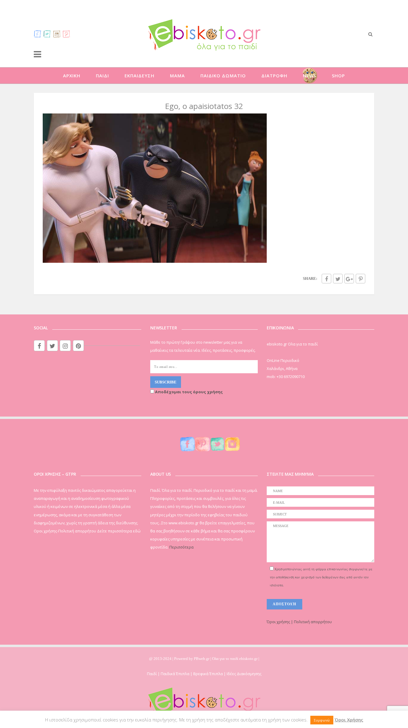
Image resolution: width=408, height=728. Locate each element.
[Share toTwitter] (338, 278)
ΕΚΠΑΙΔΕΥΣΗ (139, 76)
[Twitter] (47, 34)
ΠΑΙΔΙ (102, 76)
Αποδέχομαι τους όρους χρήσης (188, 391)
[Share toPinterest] (360, 278)
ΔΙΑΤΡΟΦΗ (274, 76)
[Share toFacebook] (326, 278)
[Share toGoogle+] (349, 278)
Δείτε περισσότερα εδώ (119, 531)
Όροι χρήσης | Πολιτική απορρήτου (299, 621)
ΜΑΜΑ (177, 76)
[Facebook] (38, 34)
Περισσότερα (181, 547)
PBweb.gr (202, 658)
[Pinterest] (66, 34)
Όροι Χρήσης (349, 720)
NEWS (309, 76)
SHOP (338, 76)
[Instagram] (57, 34)
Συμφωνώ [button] (322, 720)
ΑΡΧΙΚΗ (71, 76)
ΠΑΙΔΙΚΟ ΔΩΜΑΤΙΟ (223, 76)
